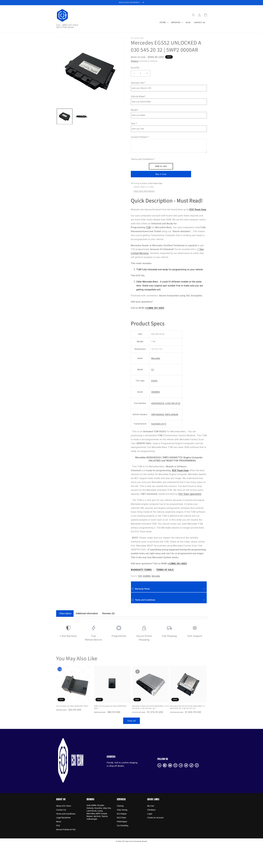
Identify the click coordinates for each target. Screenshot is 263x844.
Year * (134, 123)
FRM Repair (122, 821)
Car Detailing (122, 825)
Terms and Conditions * (143, 159)
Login (149, 814)
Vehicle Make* (138, 96)
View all (131, 721)
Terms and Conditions (65, 814)
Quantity (135, 67)
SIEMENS (155, 392)
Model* (134, 110)
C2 (152, 369)
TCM (148, 227)
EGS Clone (121, 818)
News (58, 821)
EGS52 (154, 381)
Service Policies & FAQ (65, 829)
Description (65, 613)
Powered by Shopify (140, 841)
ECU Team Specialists (189, 494)
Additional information (87, 613)
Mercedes (155, 358)
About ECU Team (63, 806)
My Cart (150, 806)
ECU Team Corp (127, 841)
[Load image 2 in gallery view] (81, 116)
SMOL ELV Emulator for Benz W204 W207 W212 (110, 707)
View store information (144, 191)
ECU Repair (122, 814)
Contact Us (61, 810)
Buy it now (161, 174)
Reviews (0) (108, 613)
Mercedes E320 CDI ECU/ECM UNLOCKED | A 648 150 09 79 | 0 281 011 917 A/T (187, 707)
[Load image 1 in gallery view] (64, 116)
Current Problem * (140, 137)
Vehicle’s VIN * (138, 83)
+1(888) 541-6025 (154, 308)
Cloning (120, 806)
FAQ (58, 825)
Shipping (134, 61)
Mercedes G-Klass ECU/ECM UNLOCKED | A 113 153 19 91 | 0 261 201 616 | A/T (150, 707)
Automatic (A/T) (158, 424)
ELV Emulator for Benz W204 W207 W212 (72, 706)
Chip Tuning (122, 810)
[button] (193, 15)
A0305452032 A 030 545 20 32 (165, 403)
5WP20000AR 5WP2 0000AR (165, 414)
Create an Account (155, 818)
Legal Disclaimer (63, 818)
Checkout (151, 810)
